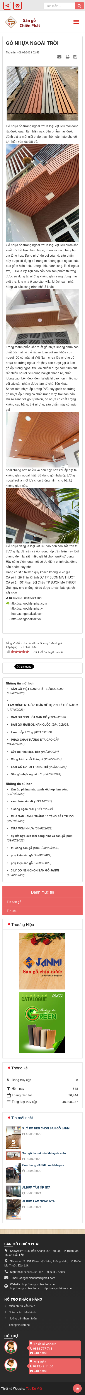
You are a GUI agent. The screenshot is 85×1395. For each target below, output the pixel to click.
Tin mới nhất (22, 1117)
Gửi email (40, 1353)
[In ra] (68, 56)
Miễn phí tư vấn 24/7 (22, 1306)
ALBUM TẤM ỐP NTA (36, 1187)
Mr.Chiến (40, 1362)
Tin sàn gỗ (14, 901)
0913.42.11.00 (43, 1366)
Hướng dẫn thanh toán (23, 1318)
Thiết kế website (45, 1344)
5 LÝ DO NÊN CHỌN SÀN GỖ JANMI (46, 1128)
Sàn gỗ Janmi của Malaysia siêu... (45, 1153)
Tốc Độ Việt (34, 1388)
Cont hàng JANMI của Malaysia (43, 1165)
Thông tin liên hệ (19, 1325)
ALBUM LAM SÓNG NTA (38, 1201)
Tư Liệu (12, 910)
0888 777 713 (42, 1348)
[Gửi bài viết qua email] (60, 56)
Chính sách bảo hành (22, 1312)
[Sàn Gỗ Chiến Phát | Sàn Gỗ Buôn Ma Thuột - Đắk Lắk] (10, 21)
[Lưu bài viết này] (75, 56)
